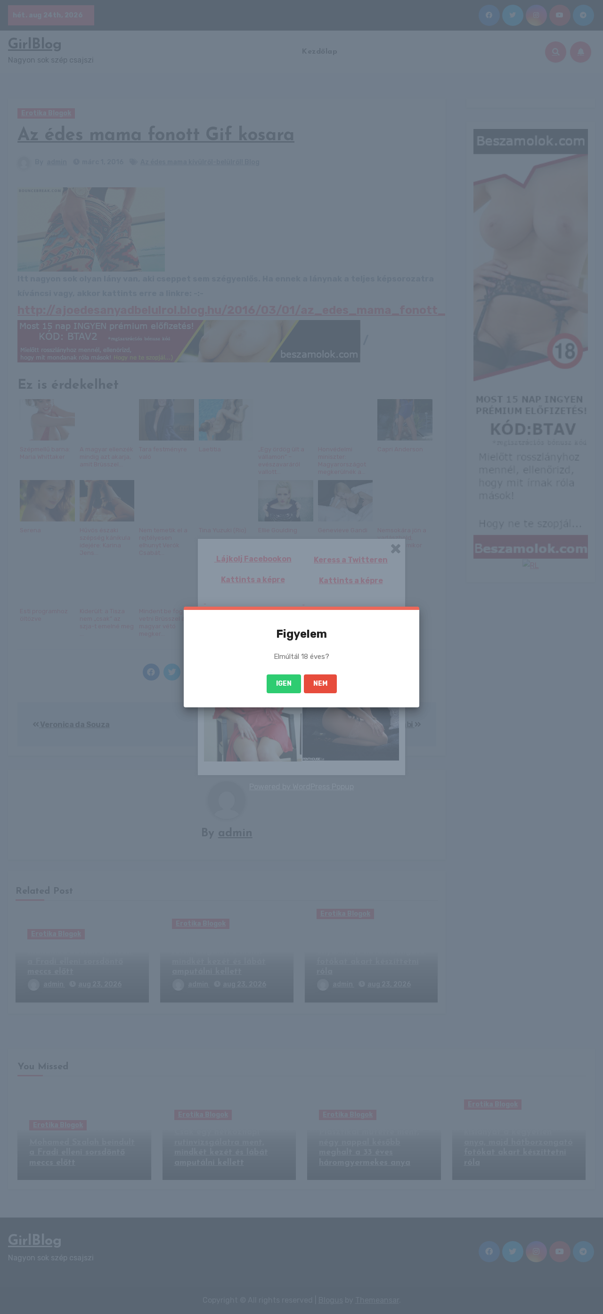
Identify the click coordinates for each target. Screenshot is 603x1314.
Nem (320, 684)
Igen (284, 684)
